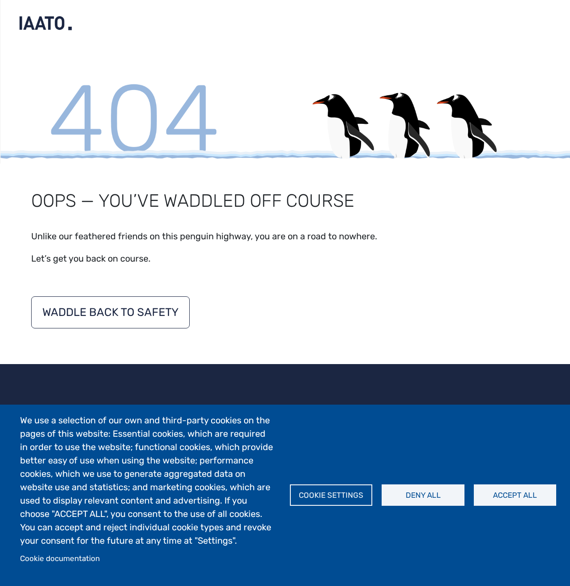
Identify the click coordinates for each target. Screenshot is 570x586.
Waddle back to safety (110, 312)
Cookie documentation (60, 558)
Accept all (515, 495)
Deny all (423, 495)
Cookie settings (331, 495)
